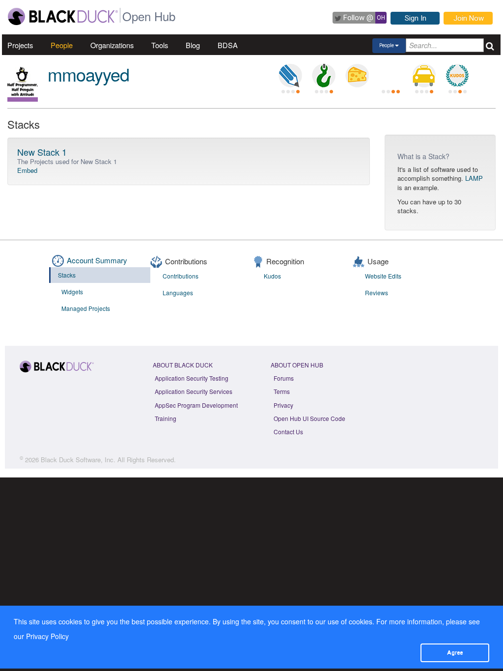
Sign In (415, 18)
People (62, 45)
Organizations (112, 45)
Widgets (72, 291)
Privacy (283, 405)
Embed (27, 170)
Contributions (180, 276)
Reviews (376, 292)
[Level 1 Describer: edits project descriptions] (290, 75)
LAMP (474, 178)
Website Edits (383, 276)
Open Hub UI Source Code (309, 418)
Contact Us (288, 431)
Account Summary (97, 260)
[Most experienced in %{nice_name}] (22, 99)
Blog (193, 45)
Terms (282, 391)
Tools (159, 45)
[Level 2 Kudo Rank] (457, 75)
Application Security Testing (191, 378)
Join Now (468, 18)
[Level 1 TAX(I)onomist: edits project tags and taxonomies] (424, 75)
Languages (178, 292)
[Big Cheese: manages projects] (357, 75)
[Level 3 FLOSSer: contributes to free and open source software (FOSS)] (390, 75)
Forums (284, 378)
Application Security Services (193, 391)
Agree (455, 652)
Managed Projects (85, 308)
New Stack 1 (42, 151)
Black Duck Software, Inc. (78, 459)
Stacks (67, 275)
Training (165, 418)
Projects (20, 45)
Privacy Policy (47, 636)
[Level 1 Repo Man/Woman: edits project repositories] (323, 75)
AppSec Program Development (196, 405)
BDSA (228, 45)
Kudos (272, 276)
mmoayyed (88, 73)
